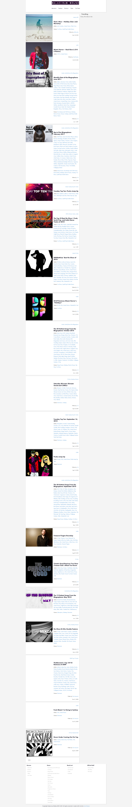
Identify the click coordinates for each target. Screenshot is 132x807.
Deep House (60, 170)
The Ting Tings (62, 514)
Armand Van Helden (62, 491)
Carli (59, 87)
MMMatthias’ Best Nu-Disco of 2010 (65, 258)
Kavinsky (71, 346)
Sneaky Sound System (69, 163)
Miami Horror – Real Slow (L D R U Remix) (66, 50)
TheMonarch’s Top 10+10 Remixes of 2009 (63, 664)
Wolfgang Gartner (58, 167)
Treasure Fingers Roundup (63, 536)
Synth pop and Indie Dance (53, 773)
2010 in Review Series (70, 214)
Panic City (74, 510)
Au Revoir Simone (65, 262)
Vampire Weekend (62, 360)
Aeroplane (70, 489)
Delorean (74, 388)
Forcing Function (73, 95)
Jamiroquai (67, 150)
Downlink (70, 144)
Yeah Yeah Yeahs (58, 437)
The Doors (68, 358)
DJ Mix (76, 253)
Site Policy (90, 769)
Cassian (72, 226)
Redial (62, 397)
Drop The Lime (61, 390)
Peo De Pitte (75, 395)
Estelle (67, 540)
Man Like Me (60, 680)
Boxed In (56, 264)
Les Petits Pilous (65, 394)
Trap (49, 791)
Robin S (68, 103)
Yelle (59, 516)
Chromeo (67, 140)
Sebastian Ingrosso (63, 433)
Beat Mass (60, 493)
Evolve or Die (62, 500)
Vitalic (61, 609)
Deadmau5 (59, 91)
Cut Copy (59, 142)
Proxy (75, 572)
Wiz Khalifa (72, 165)
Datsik (55, 91)
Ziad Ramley (75, 57)
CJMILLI (63, 388)
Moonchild (63, 271)
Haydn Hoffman (74, 148)
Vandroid (58, 281)
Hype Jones (61, 150)
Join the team (70, 767)
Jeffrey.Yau (76, 32)
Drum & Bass (57, 172)
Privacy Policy (91, 767)
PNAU (66, 160)
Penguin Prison (73, 271)
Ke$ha (64, 152)
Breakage (60, 138)
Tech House (50, 783)
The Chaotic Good (63, 574)
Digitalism (61, 570)
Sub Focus (56, 574)
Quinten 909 (73, 639)
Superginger (73, 105)
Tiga (76, 195)
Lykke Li (71, 154)
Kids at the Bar (57, 154)
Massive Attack (73, 394)
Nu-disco (49, 769)
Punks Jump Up (70, 195)
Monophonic (62, 352)
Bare (69, 84)
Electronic (59, 402)
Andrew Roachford (70, 333)
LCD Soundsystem (69, 603)
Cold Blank (69, 568)
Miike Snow (73, 350)
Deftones (65, 91)
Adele (58, 82)
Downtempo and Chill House (64, 112)
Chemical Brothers (58, 266)
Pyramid (64, 103)
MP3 (77, 17)
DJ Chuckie (71, 425)
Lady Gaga (72, 97)
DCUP (59, 228)
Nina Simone (57, 354)
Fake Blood (63, 675)
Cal (77, 118)
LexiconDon (62, 506)
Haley (73, 502)
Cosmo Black (57, 337)
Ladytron (62, 193)
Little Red (56, 269)
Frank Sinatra (75, 500)
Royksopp (75, 605)
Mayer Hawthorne (58, 682)
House (62, 114)
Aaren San (59, 333)
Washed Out (66, 609)
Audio (74, 17)
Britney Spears (70, 85)
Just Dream (87, 806)
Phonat (55, 273)
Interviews (54, 8)
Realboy (74, 234)
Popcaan (70, 160)
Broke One (67, 264)
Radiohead (60, 162)
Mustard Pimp (64, 101)
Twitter (69, 771)
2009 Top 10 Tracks (74, 658)
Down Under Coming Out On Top (66, 737)
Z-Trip (59, 362)
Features (60, 8)
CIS (77, 335)
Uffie (66, 238)
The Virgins (67, 688)
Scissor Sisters (60, 275)
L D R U (58, 54)
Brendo (70, 138)
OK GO (62, 354)
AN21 (63, 333)
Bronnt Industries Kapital (67, 669)
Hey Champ (65, 230)
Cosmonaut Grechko (65, 337)
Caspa (55, 601)
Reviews (66, 8)
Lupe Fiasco (74, 506)
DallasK (68, 89)
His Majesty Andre (73, 390)
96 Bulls (59, 262)
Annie (68, 667)
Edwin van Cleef (57, 95)
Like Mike (62, 99)
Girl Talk (67, 677)
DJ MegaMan (72, 496)
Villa (62, 281)
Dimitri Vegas (61, 93)
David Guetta (73, 495)
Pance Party (67, 354)
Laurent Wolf (59, 348)
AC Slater (65, 489)
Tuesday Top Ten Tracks (73, 186)
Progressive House (52, 789)
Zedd (70, 109)
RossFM (66, 431)
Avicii (55, 84)
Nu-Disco (59, 29)
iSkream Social (57, 392)
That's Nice (73, 26)
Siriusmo (66, 275)
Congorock (62, 495)
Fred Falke (64, 228)
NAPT (74, 352)
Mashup (66, 114)
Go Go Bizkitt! (71, 344)
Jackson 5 (65, 346)
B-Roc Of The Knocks (62, 84)
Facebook (70, 773)
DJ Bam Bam (67, 570)
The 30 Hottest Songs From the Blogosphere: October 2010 (65, 330)
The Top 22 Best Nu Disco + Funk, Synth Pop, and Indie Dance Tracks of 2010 (66, 220)
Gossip (58, 459)
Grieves (72, 427)
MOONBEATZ (69, 352)
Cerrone (56, 228)
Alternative (59, 612)
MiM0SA (56, 352)
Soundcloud (70, 769)
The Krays (59, 236)
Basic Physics (73, 84)
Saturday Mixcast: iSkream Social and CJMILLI (64, 384)
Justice (59, 678)
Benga (62, 335)
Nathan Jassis (69, 158)
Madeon (73, 99)
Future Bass (50, 802)
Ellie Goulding (65, 95)
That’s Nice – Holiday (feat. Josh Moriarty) (66, 23)
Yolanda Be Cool (72, 238)
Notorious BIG (74, 101)
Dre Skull (74, 673)
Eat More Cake (69, 341)
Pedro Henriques (57, 103)
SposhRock (60, 105)
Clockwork (68, 388)
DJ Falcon (66, 93)
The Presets (69, 641)
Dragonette (56, 341)
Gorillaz (68, 148)
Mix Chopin (75, 232)
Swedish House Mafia (59, 107)
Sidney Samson (68, 397)
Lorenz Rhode (62, 269)
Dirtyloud (68, 339)
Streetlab (64, 641)
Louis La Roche (61, 232)
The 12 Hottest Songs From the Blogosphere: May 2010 (65, 596)
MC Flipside (64, 429)
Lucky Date (68, 99)
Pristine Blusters (57, 431)
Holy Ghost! (60, 346)
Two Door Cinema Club (59, 238)
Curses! (66, 633)
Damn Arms (61, 673)
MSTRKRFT (66, 684)
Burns (68, 226)
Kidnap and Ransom (71, 152)
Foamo (55, 148)
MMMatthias (57, 271)
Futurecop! (56, 502)
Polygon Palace (68, 234)
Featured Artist (75, 732)
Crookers (73, 337)
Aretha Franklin (72, 82)
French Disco (50, 800)
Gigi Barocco (60, 572)
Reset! (69, 356)
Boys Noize (63, 85)
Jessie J (72, 150)
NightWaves (57, 234)
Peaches (56, 686)
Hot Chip (56, 637)
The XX (72, 688)
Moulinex (56, 639)
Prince (67, 639)
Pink (55, 397)
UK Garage (50, 779)
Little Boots (56, 542)
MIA (61, 305)
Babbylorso (70, 491)
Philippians (56, 512)
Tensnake (59, 277)
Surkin (68, 686)
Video (71, 8)
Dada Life (59, 89)
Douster (55, 390)
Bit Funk (59, 226)
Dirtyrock (65, 144)
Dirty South (62, 339)
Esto (72, 343)
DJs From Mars (73, 93)
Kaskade (67, 97)
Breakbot (65, 138)
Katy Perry (74, 504)
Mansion (66, 680)
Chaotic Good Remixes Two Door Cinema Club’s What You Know (66, 564)
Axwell (64, 423)
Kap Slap (62, 97)
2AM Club (59, 489)
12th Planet (59, 137)
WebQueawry (73, 609)
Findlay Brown (60, 268)
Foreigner (65, 344)
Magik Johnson (66, 348)
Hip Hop (49, 781)
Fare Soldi (68, 500)
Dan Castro (73, 89)
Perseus (73, 354)
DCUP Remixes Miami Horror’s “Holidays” (65, 302)
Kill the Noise (70, 392)
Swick (55, 236)
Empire (60, 343)
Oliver (67, 271)
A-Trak (58, 224)
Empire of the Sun (67, 343)
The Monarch (75, 696)
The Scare (64, 277)
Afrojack (59, 388)
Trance (59, 116)
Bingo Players (57, 85)
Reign (65, 356)
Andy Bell (69, 224)
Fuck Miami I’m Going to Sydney (66, 710)
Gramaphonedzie (58, 230)
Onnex (60, 639)
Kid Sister (75, 540)
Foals (61, 344)
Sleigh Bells (60, 163)
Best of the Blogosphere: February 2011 (63, 133)
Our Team (77, 8)
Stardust (55, 358)
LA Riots (60, 637)
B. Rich (58, 568)
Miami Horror (67, 26)
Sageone (75, 162)
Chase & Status (61, 140)
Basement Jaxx (57, 335)
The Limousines (62, 165)
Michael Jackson (67, 395)
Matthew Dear (60, 156)
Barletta (72, 667)
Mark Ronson (72, 680)
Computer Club (57, 633)
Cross (62, 425)
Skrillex (55, 105)
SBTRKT (72, 103)
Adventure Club (64, 82)
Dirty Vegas (65, 496)
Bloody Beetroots (71, 599)
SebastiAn (56, 433)
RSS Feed (90, 771)
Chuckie (56, 425)
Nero (69, 101)
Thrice (60, 109)
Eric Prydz (56, 635)
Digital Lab (70, 91)
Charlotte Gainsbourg (66, 87)
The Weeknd (68, 107)
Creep (55, 142)
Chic (72, 671)
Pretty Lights (61, 356)
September (70, 433)
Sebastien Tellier (57, 641)
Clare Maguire (73, 140)
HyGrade (56, 150)
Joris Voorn (63, 392)
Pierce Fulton (61, 160)
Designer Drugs (67, 673)
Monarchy (58, 544)
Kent (58, 193)
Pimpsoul (56, 356)
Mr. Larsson (62, 158)
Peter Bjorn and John (61, 195)
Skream (74, 397)
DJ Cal (70, 633)
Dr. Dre (74, 144)
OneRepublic (68, 510)
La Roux (70, 678)
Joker (71, 540)
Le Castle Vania (64, 154)
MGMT (67, 269)
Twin (55, 399)
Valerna (58, 399)
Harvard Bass (57, 504)
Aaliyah (59, 667)
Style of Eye (66, 105)
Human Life (71, 230)
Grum (55, 346)
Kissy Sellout (61, 603)
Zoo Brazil (69, 690)
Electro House (57, 114)
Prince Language (61, 273)
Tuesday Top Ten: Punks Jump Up (66, 191)
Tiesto (67, 165)
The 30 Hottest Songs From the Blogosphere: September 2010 (65, 485)
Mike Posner (57, 158)
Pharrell (62, 234)
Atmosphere (60, 423)
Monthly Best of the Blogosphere (71, 73)
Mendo (64, 682)
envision (68, 498)
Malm (58, 429)
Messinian (66, 156)
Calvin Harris (64, 631)
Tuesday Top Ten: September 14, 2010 (66, 420)
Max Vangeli (57, 350)
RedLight (65, 162)
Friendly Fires (67, 268)
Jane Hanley (57, 97)
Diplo (61, 144)
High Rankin (63, 504)
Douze (72, 266)
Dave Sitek (70, 142)
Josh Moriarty (60, 26)
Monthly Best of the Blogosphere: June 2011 (66, 78)
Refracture (70, 162)
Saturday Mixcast (74, 379)
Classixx (65, 266)
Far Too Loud (56, 344)
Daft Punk (64, 89)
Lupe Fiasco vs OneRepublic (60, 508)
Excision (75, 146)
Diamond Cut (71, 538)
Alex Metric (63, 224)
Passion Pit (72, 684)
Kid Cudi (75, 601)
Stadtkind (71, 275)
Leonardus (58, 394)
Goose (66, 390)
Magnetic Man (74, 348)
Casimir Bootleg (71, 423)
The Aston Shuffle (58, 607)
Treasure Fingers (72, 236)
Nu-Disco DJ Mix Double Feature (66, 629)
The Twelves (65, 236)
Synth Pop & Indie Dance (68, 29)
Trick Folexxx (65, 109)
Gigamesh (73, 268)
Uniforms (71, 279)
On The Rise (61, 510)
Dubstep (73, 112)
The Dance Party (62, 358)
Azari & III (65, 137)
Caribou (55, 87)
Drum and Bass (51, 796)
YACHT (64, 690)
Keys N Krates (64, 678)
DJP (71, 339)
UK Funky (50, 798)
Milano (61, 684)
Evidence (70, 146)
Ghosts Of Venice (71, 228)
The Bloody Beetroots (67, 607)
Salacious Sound (65, 3)
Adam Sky (63, 667)
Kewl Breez (56, 506)
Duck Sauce (56, 146)
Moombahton (50, 794)
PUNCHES (68, 273)
